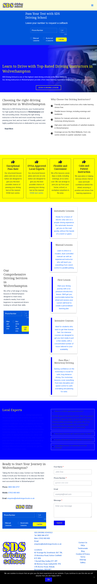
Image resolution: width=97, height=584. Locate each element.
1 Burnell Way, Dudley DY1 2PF (45, 561)
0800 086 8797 (14, 487)
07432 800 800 (14, 493)
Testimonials (83, 548)
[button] (48, 87)
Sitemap (83, 560)
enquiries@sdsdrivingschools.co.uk (20, 498)
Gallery (82, 562)
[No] (94, 577)
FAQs (83, 545)
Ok (48, 579)
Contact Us (83, 543)
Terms (82, 557)
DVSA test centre (36, 193)
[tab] (24, 128)
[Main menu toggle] (92, 5)
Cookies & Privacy (83, 554)
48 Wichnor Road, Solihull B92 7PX (47, 564)
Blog (83, 551)
